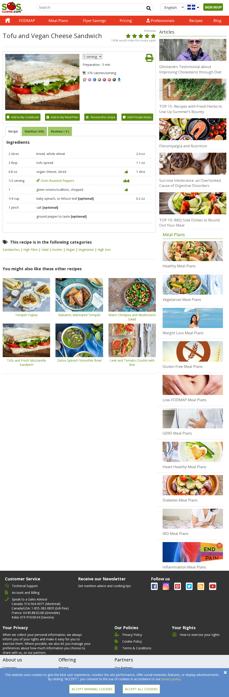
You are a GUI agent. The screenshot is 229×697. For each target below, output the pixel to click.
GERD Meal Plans (177, 433)
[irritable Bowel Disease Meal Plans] (193, 519)
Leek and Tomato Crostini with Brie (132, 362)
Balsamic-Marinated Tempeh (79, 315)
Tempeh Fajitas (26, 315)
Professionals (162, 20)
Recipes (196, 20)
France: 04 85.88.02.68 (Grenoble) (36, 613)
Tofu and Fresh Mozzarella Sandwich (26, 362)
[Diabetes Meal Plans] (193, 485)
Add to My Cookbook (25, 117)
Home (8, 21)
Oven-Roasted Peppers (57, 180)
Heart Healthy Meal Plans (184, 466)
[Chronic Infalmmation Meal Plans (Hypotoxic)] (193, 552)
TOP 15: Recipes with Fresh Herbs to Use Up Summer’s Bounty (190, 109)
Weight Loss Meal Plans (183, 332)
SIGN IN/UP (213, 7)
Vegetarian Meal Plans (182, 299)
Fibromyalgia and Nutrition (183, 145)
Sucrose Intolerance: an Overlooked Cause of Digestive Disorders (190, 183)
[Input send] (148, 8)
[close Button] (225, 672)
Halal (45, 249)
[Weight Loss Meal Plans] (193, 318)
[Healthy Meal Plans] (193, 251)
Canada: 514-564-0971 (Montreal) (36, 604)
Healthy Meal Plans (179, 265)
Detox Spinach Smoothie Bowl (79, 360)
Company (10, 668)
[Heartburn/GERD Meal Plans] (193, 418)
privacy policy (171, 679)
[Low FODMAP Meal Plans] (193, 385)
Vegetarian (86, 249)
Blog (217, 20)
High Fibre (31, 249)
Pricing (126, 20)
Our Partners (123, 668)
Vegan (71, 249)
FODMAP (27, 20)
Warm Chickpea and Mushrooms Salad (132, 317)
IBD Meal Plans (176, 533)
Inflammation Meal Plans (184, 567)
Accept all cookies (141, 689)
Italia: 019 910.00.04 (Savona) (33, 617)
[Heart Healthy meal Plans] (193, 452)
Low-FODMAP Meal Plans (184, 399)
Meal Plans (58, 20)
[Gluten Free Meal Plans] (193, 351)
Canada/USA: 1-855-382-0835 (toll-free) (40, 608)
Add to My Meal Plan (64, 117)
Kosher (57, 249)
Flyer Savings (94, 20)
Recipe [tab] (13, 131)
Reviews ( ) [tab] (60, 131)
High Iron (104, 249)
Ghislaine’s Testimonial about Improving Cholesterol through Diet (190, 69)
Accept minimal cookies (92, 689)
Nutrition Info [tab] (34, 131)
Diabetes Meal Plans (180, 500)
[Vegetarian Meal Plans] (193, 285)
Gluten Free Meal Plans (183, 366)
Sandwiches (12, 249)
